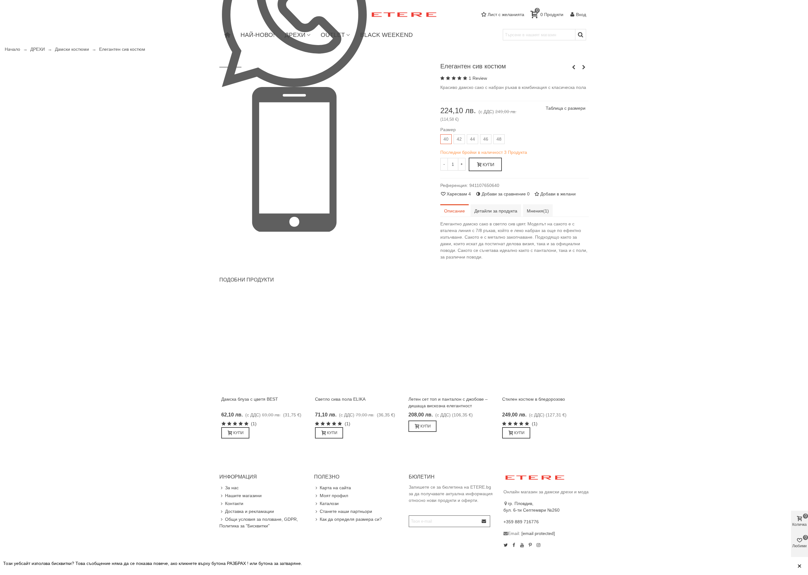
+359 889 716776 (521, 521)
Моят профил (334, 495)
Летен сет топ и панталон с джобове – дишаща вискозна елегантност (448, 402)
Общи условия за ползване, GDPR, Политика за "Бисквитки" (258, 522)
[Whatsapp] (294, 14)
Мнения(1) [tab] (538, 210)
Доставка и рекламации (249, 511)
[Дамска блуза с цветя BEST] (263, 342)
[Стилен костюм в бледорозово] (574, 67)
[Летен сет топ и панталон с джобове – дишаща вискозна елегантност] (451, 342)
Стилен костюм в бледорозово (533, 399)
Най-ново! (258, 35)
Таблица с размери (565, 108)
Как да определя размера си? (351, 519)
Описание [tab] (454, 210)
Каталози (329, 503)
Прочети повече (744, 566)
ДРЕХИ (295, 35)
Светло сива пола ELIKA (340, 399)
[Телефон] (294, 158)
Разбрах (780, 566)
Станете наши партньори (346, 511)
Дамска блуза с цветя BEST (249, 399)
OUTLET (333, 35)
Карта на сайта (335, 487)
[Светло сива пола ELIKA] (357, 342)
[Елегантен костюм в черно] (584, 67)
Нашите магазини (243, 495)
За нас (232, 487)
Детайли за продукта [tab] (495, 210)
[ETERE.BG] (404, 15)
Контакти (234, 503)
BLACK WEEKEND (386, 35)
